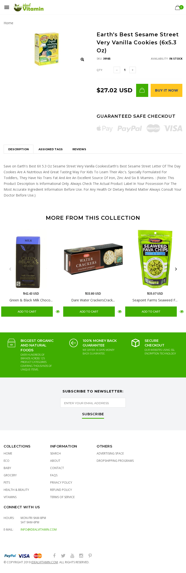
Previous (10, 269)
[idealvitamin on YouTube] (72, 556)
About (55, 461)
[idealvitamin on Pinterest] (90, 556)
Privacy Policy (61, 482)
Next (175, 269)
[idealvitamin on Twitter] (63, 556)
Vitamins (10, 497)
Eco (6, 461)
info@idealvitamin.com (39, 529)
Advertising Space (110, 453)
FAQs (53, 475)
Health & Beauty (16, 490)
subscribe (93, 414)
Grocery (10, 475)
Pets (7, 482)
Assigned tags (51, 149)
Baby (7, 468)
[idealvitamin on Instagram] (81, 556)
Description (18, 149)
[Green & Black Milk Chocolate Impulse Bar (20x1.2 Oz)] (31, 259)
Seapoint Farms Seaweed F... (155, 300)
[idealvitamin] (29, 7)
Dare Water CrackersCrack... (93, 300)
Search (55, 453)
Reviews (79, 149)
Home (8, 23)
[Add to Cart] (142, 90)
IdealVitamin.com (44, 562)
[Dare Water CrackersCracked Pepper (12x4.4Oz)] (93, 259)
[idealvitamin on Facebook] (54, 556)
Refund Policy (61, 490)
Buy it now (166, 90)
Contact (57, 468)
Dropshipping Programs (115, 461)
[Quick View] (58, 311)
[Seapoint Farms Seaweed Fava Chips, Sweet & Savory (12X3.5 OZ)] (155, 259)
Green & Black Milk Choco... (31, 300)
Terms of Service (62, 497)
